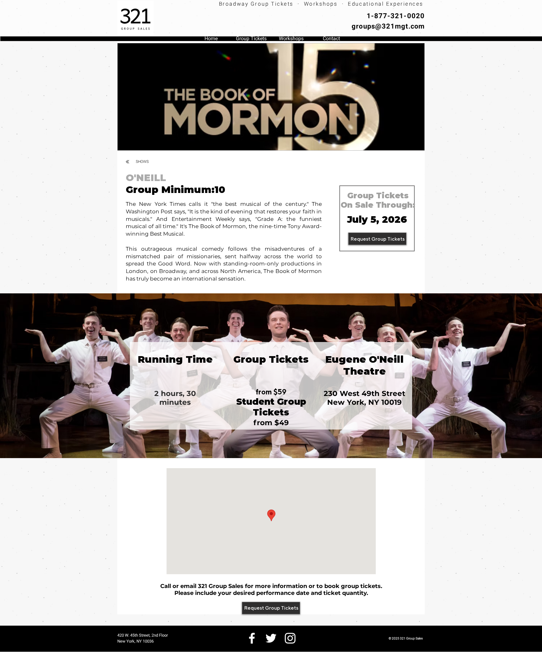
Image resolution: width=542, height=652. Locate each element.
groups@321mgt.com (388, 26)
